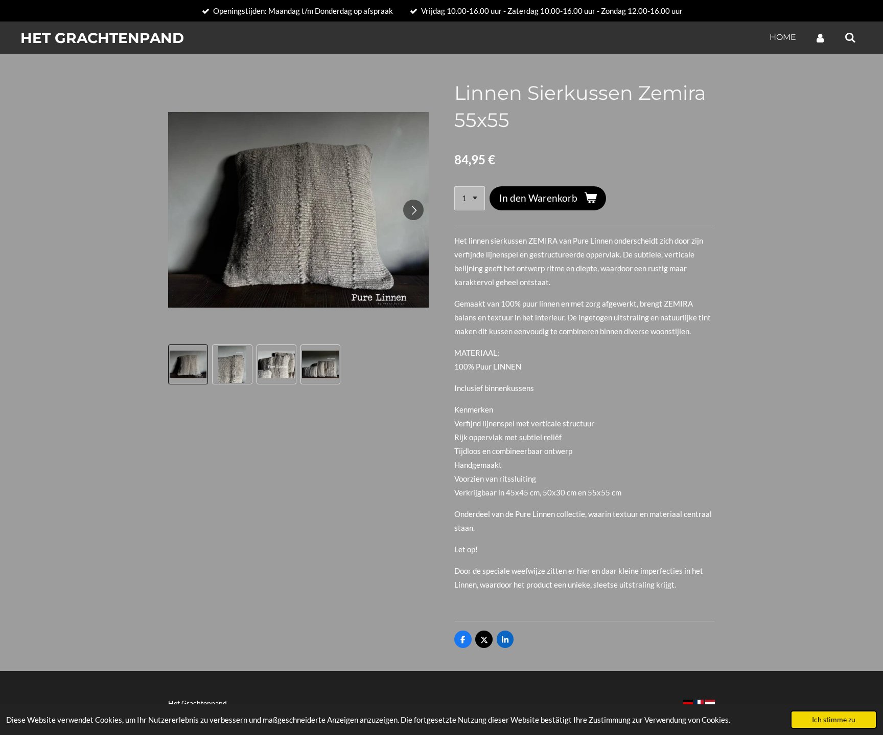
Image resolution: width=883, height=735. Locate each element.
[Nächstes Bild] (413, 210)
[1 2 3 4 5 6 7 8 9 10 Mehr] (469, 198)
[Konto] (820, 38)
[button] (188, 364)
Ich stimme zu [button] (833, 720)
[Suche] (850, 38)
